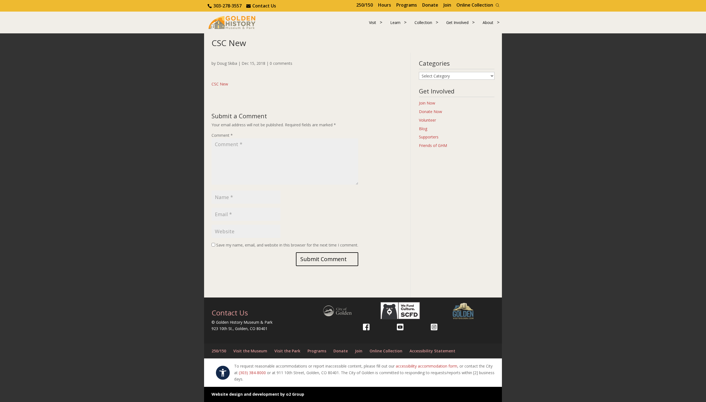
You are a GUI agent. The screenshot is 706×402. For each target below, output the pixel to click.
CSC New (220, 84)
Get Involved (457, 22)
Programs (406, 5)
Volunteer (427, 120)
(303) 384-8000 (252, 372)
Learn (395, 22)
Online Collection (474, 5)
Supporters (428, 137)
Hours (384, 5)
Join (447, 5)
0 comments (281, 63)
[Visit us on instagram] (434, 327)
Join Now (427, 103)
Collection (423, 22)
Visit (372, 22)
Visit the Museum (250, 350)
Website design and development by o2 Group (258, 394)
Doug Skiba (227, 63)
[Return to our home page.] (231, 22)
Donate (430, 5)
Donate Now (430, 111)
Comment (222, 135)
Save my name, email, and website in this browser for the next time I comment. (287, 245)
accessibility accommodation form (426, 366)
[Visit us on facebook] (366, 327)
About (488, 22)
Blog (423, 128)
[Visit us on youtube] (400, 327)
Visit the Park (287, 350)
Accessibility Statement (432, 350)
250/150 (364, 5)
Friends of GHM (433, 145)
